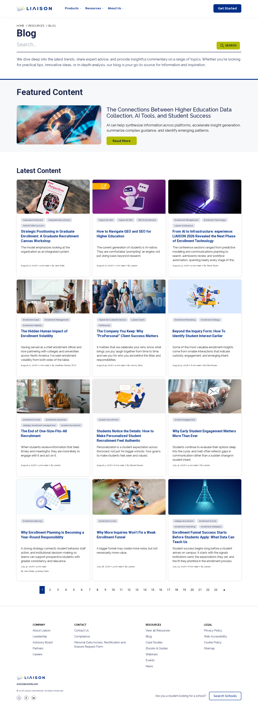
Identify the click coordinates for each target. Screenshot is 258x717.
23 (215, 589)
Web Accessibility (215, 636)
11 (121, 589)
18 (176, 589)
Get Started (227, 8)
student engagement (185, 419)
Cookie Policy (212, 642)
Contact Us (81, 630)
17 (168, 589)
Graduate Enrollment (33, 220)
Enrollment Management (186, 220)
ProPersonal (104, 325)
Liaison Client (137, 320)
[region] (129, 311)
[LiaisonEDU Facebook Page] (26, 698)
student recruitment (71, 425)
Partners (38, 648)
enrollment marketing (185, 526)
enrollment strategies (211, 526)
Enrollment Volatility (32, 325)
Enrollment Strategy (210, 320)
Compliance (82, 636)
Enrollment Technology (215, 220)
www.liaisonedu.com (27, 684)
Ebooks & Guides (157, 648)
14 (144, 589)
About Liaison (42, 630)
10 (113, 589)
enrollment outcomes (56, 419)
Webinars (152, 654)
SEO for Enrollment (147, 220)
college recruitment (184, 521)
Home (20, 25)
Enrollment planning (32, 521)
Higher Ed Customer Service (112, 320)
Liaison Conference (184, 225)
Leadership (40, 636)
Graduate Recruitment (59, 220)
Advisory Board (43, 642)
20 (192, 589)
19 (184, 589)
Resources (93, 8)
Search (230, 45)
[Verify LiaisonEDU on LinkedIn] (33, 698)
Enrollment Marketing (185, 320)
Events (150, 660)
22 (208, 589)
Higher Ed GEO (106, 220)
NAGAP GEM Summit (33, 225)
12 (129, 589)
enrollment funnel (31, 419)
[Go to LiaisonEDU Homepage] (34, 8)
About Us (114, 8)
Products (72, 8)
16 (160, 589)
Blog (149, 636)
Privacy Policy (213, 630)
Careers (37, 654)
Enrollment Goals (31, 320)
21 (200, 589)
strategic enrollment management (39, 425)
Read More (122, 141)
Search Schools (225, 696)
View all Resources (158, 630)
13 (136, 589)
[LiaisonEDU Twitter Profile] (19, 698)
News (149, 666)
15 (152, 589)
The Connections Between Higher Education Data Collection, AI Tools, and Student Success (169, 112)
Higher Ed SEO (126, 220)
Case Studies (154, 642)
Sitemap (209, 648)
